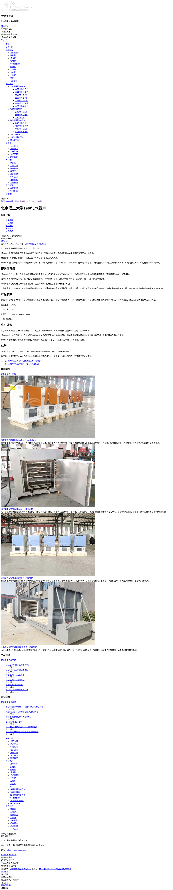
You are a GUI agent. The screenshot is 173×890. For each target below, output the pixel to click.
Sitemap (68, 869)
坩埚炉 (13, 75)
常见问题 (14, 154)
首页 (7, 44)
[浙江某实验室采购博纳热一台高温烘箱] (48, 507)
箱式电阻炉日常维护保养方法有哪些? (21, 727)
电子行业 (14, 183)
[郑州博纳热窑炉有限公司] (18, 11)
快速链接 (9, 739)
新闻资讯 (9, 143)
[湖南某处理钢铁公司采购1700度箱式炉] (48, 575)
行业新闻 (14, 149)
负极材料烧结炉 (21, 115)
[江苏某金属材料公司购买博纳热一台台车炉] (48, 644)
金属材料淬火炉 (21, 103)
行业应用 (9, 84)
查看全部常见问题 (8, 702)
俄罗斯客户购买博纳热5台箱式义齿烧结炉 (18, 440)
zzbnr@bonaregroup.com (16, 850)
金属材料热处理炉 (17, 86)
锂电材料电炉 (16, 109)
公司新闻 (14, 146)
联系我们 (9, 194)
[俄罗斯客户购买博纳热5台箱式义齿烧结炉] (48, 438)
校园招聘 (14, 188)
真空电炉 (14, 53)
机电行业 (14, 177)
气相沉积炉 (15, 64)
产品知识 (14, 151)
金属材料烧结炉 (21, 106)
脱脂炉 (13, 55)
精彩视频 (14, 157)
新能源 (13, 163)
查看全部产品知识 (8, 660)
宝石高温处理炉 (17, 137)
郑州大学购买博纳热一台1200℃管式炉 (24, 364)
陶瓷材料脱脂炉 (21, 132)
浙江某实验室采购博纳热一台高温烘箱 (17, 509)
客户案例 (9, 160)
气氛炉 (13, 67)
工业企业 (14, 166)
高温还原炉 (15, 140)
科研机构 (14, 174)
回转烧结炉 (19, 118)
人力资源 (9, 185)
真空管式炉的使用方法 (15, 680)
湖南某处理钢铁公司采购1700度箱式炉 (17, 578)
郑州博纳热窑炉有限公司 (35, 244)
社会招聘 (14, 191)
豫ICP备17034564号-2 (48, 869)
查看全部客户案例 (8, 374)
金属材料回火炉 (21, 98)
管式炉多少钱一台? (14, 722)
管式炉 (13, 61)
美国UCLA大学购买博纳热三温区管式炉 (24, 361)
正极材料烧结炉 (21, 112)
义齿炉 (13, 72)
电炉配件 (14, 81)
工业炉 (13, 70)
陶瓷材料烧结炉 (21, 129)
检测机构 (14, 180)
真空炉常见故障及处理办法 (17, 690)
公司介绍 (9, 47)
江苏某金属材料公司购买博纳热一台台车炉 (19, 647)
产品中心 (9, 50)
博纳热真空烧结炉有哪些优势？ (19, 717)
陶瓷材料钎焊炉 (21, 123)
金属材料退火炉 (21, 95)
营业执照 (61, 869)
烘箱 (12, 78)
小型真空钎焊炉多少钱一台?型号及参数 (22, 732)
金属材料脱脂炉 (21, 92)
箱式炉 (13, 58)
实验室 (13, 171)
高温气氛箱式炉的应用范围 (17, 670)
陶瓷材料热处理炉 (17, 120)
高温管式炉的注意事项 (15, 675)
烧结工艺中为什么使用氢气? (17, 665)
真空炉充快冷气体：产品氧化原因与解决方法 (24, 707)
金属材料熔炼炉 (21, 101)
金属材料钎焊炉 (21, 89)
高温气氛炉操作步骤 (14, 685)
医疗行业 (14, 168)
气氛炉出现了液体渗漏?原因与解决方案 (22, 712)
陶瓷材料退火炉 (21, 126)
